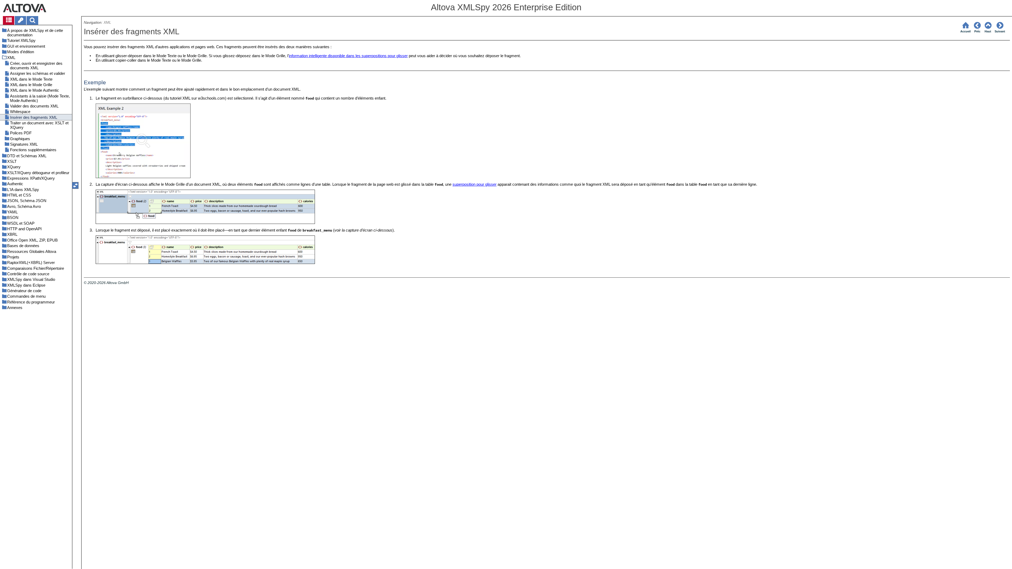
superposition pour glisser (475, 184)
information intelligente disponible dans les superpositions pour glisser (348, 55)
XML (107, 22)
